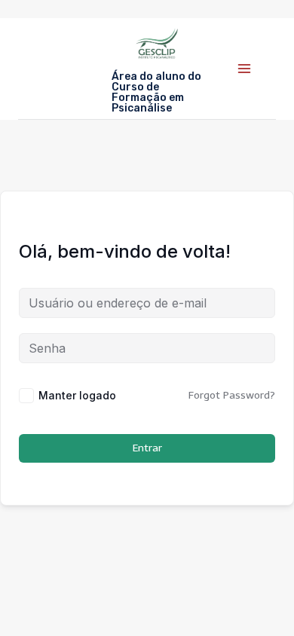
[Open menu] (244, 68)
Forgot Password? (231, 395)
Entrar (147, 448)
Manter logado (77, 395)
